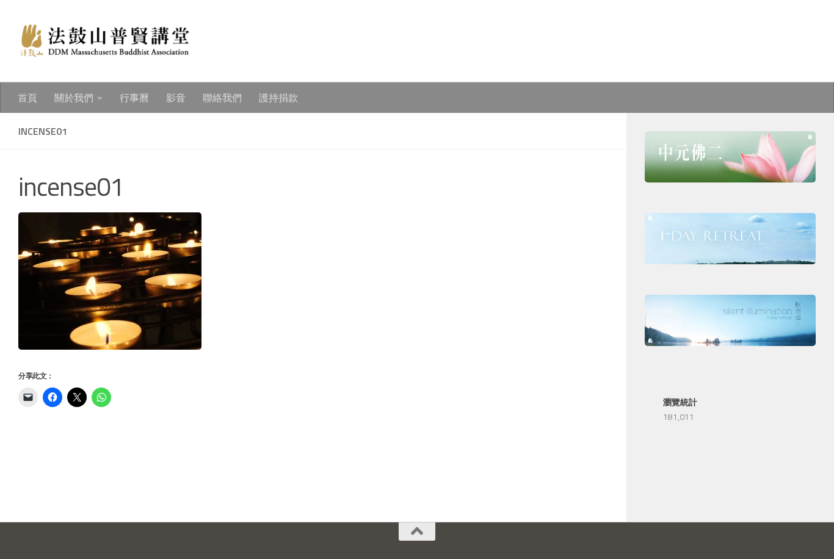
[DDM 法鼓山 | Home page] (104, 41)
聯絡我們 (222, 97)
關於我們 (73, 97)
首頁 (27, 97)
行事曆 (134, 97)
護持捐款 (278, 97)
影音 (176, 97)
